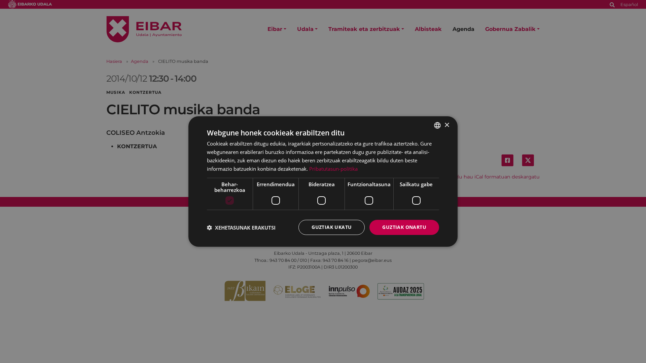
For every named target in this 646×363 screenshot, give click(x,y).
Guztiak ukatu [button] (332, 227)
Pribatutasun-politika (333, 168)
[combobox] (437, 125)
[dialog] (323, 181)
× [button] (446, 124)
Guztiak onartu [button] (404, 227)
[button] (241, 227)
